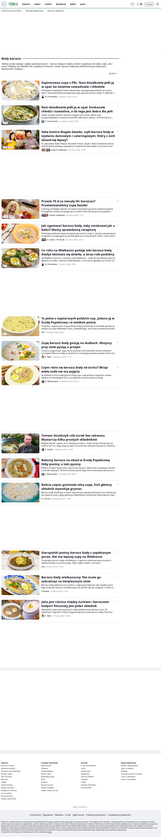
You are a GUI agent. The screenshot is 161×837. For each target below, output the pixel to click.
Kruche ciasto (85, 771)
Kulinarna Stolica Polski (11, 11)
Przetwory (44, 768)
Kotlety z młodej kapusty (129, 766)
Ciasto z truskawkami (128, 779)
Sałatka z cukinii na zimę (49, 790)
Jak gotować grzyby (47, 777)
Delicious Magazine (55, 11)
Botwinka (124, 771)
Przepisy (26, 4)
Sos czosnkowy (6, 793)
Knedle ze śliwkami (47, 788)
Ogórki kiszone (46, 766)
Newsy (37, 4)
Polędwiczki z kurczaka (9, 790)
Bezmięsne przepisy (8, 768)
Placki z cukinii (46, 774)
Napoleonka (85, 774)
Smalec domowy (6, 785)
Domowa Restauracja (34, 11)
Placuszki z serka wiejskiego (11, 771)
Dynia (43, 779)
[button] (139, 4)
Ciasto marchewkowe (88, 766)
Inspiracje (61, 4)
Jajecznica (4, 779)
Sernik (83, 768)
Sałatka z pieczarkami (8, 799)
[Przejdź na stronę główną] (4, 6)
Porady (48, 4)
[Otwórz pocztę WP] (132, 4)
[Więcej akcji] (117, 82)
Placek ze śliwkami (87, 777)
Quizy (83, 4)
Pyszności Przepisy (7, 766)
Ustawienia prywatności (119, 815)
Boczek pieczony (7, 796)
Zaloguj (149, 4)
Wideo (73, 4)
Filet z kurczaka (6, 777)
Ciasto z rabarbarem (128, 777)
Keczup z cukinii (6, 774)
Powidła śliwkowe (47, 771)
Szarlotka (84, 779)
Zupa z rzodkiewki (127, 768)
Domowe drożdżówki (88, 785)
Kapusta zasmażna (7, 788)
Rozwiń (112, 73)
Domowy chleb (86, 788)
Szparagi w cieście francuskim (131, 774)
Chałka (83, 782)
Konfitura (44, 782)
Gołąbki (3, 782)
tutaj (49, 832)
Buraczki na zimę (47, 785)
